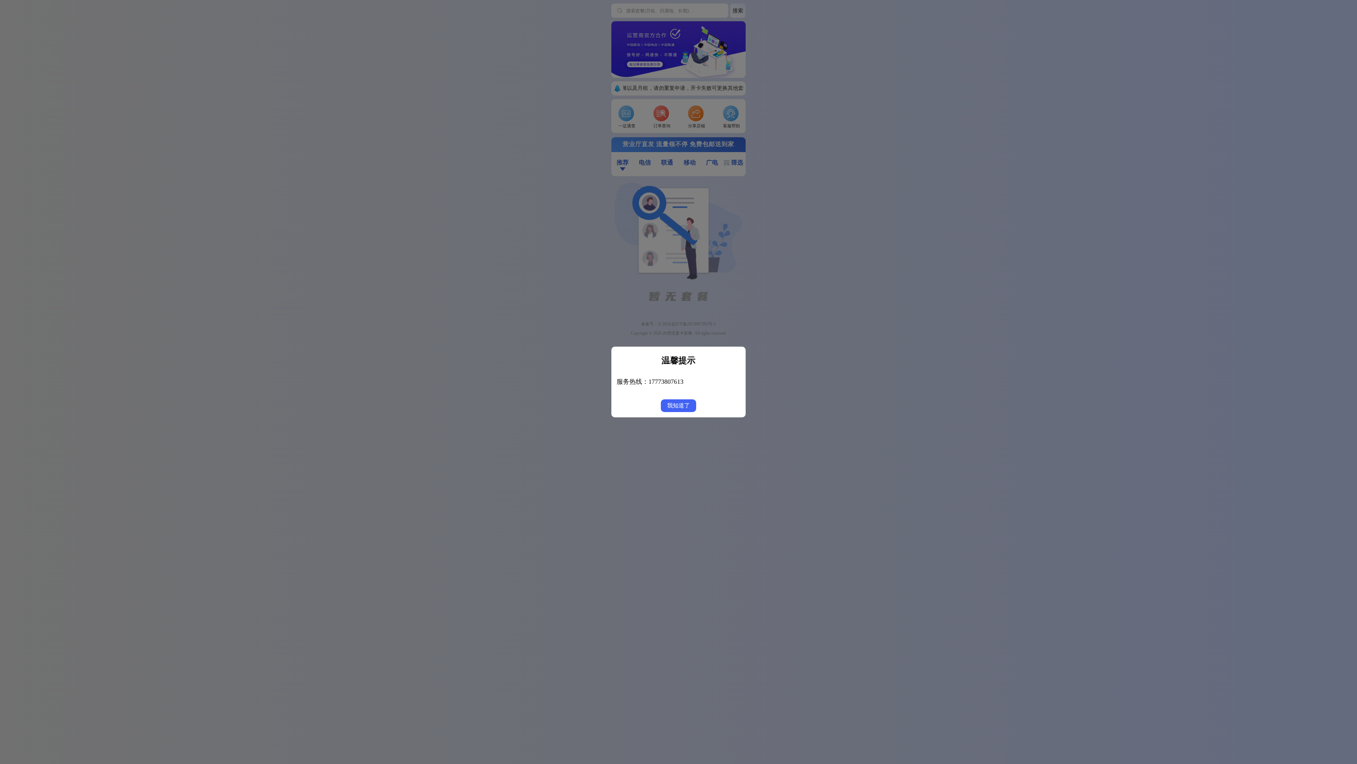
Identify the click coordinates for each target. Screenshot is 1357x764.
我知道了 (678, 406)
